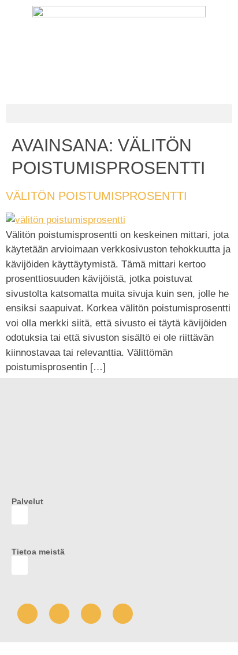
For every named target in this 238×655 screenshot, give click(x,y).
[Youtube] (59, 614)
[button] (119, 113)
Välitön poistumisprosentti (96, 195)
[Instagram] (91, 614)
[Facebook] (27, 614)
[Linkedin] (123, 614)
